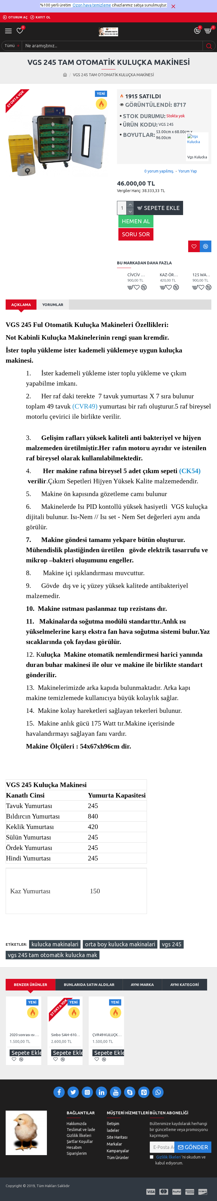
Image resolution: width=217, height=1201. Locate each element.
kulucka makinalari (54, 944)
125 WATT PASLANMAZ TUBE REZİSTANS (201, 275)
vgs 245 (171, 944)
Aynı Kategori (184, 985)
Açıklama (21, 305)
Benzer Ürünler (30, 985)
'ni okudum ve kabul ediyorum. (180, 1160)
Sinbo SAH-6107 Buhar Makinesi (66, 1035)
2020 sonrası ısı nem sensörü (25, 1035)
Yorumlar (52, 305)
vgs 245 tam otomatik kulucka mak (52, 955)
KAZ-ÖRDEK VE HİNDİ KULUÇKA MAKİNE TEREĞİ (169, 275)
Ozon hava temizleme (92, 5)
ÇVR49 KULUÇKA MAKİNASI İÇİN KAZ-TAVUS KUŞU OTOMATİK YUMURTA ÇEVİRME (107, 1035)
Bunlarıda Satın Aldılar (89, 985)
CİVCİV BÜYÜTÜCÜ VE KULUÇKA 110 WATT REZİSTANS (136, 275)
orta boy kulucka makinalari (120, 944)
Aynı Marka (142, 985)
